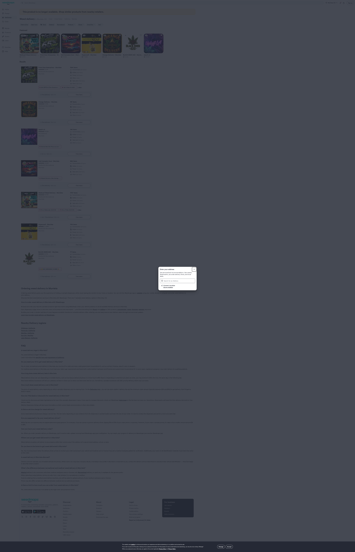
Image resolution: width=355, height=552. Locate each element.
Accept (229, 547)
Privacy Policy (172, 549)
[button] (178, 286)
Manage (221, 547)
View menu (79, 95)
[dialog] (177, 546)
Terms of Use (162, 549)
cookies (133, 544)
